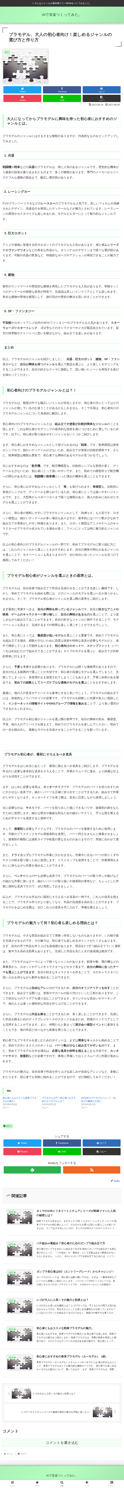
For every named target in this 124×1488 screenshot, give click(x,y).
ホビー (9, 1126)
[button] (114, 745)
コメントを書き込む (62, 1443)
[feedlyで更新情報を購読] (32, 1170)
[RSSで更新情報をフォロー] (91, 1170)
